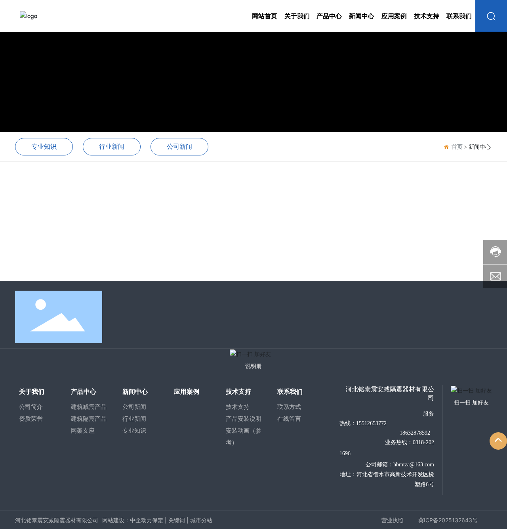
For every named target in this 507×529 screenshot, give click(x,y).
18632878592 (414, 433)
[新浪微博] (410, 315)
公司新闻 (179, 146)
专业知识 (44, 146)
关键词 (176, 520)
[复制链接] (483, 315)
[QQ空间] (464, 315)
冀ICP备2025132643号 (448, 520)
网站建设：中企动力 (127, 520)
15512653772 (371, 423)
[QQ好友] (446, 315)
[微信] (428, 315)
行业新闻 (111, 146)
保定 (157, 520)
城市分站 (201, 520)
